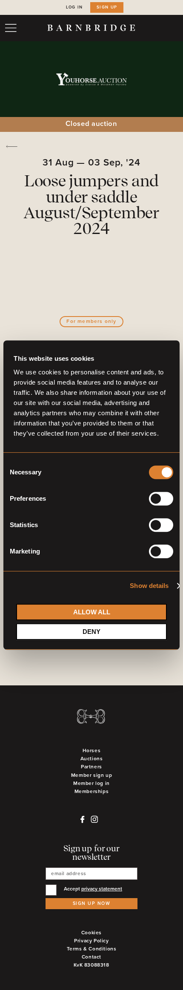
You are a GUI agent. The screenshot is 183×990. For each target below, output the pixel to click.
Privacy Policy (91, 941)
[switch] (161, 500)
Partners (91, 767)
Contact (91, 957)
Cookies (91, 933)
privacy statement (101, 889)
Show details (149, 585)
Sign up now (92, 903)
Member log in (91, 783)
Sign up (107, 7)
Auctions (91, 759)
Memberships (91, 791)
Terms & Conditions (92, 949)
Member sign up (91, 775)
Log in (74, 7)
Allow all (91, 612)
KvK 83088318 (91, 965)
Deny (91, 631)
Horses (92, 750)
